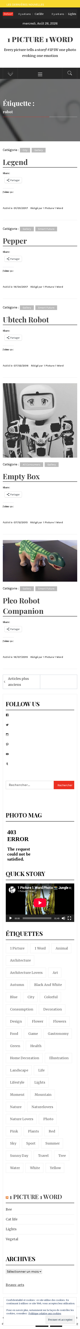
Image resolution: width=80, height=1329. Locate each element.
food (14, 1033)
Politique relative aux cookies (44, 1313)
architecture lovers (26, 972)
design (16, 1021)
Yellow (55, 1168)
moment (17, 1094)
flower (37, 1021)
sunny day (19, 1155)
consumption (21, 1009)
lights (39, 1082)
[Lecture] (10, 920)
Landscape (19, 1070)
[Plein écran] (69, 920)
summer (52, 1143)
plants (33, 1131)
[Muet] (63, 920)
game (33, 1033)
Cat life (21, 14)
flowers (59, 1021)
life (41, 1070)
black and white (48, 985)
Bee (9, 1209)
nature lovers (21, 1119)
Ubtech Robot (26, 319)
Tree (62, 1155)
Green (15, 1046)
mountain (43, 1094)
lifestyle (17, 1082)
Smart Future (46, 229)
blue (13, 997)
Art (55, 972)
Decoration (52, 1009)
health (35, 1046)
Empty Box (21, 476)
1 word (40, 948)
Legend (15, 162)
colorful (51, 997)
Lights (54, 14)
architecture (20, 960)
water (15, 1168)
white (35, 1168)
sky (13, 1143)
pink (14, 1131)
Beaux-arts (15, 1285)
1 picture (17, 948)
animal (62, 948)
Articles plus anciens (18, 681)
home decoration (24, 1058)
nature (16, 1107)
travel (43, 1155)
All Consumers (31, 464)
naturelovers (42, 1107)
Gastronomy (58, 1033)
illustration (59, 1058)
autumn (17, 985)
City (25, 150)
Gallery (38, 150)
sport (31, 1143)
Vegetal (12, 1239)
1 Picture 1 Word (40, 39)
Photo (48, 1119)
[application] (40, 902)
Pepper (15, 240)
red (52, 1131)
